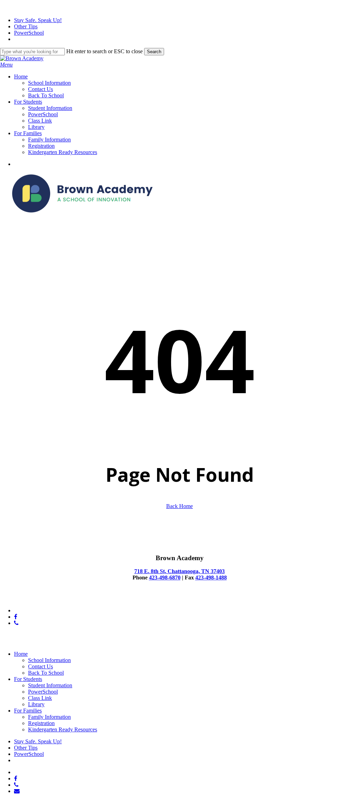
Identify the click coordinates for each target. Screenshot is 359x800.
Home (21, 654)
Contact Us (40, 666)
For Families (28, 711)
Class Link (40, 698)
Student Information (50, 685)
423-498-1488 (211, 577)
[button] (6, 65)
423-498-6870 (165, 577)
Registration (41, 723)
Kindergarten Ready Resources (62, 729)
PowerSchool (43, 692)
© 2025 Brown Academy (28, 598)
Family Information (49, 717)
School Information (49, 660)
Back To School (46, 673)
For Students (28, 679)
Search (154, 51)
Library (36, 704)
